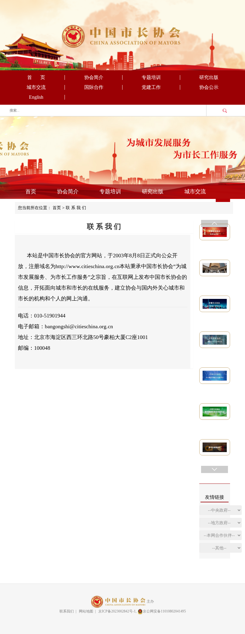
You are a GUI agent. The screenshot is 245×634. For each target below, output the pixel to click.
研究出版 (208, 77)
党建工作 (151, 87)
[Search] (224, 111)
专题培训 (151, 77)
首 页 (36, 77)
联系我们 (66, 611)
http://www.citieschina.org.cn (88, 266)
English (36, 97)
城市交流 (36, 87)
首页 (30, 191)
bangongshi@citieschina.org (75, 326)
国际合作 (93, 87)
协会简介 (93, 77)
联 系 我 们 (76, 208)
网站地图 (86, 611)
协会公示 (208, 87)
